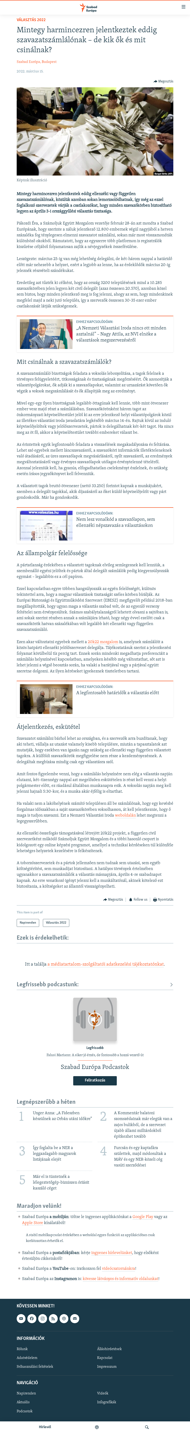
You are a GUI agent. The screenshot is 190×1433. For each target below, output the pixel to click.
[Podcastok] (97, 1427)
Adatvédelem (27, 1358)
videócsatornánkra (118, 1269)
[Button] (164, 81)
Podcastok (24, 1411)
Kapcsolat (104, 1358)
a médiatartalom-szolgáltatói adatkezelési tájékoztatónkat (106, 964)
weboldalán (125, 816)
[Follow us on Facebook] (31, 1318)
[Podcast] (64, 1318)
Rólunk (22, 1349)
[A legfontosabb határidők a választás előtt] (46, 699)
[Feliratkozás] (74, 1318)
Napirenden (26, 1393)
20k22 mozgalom (103, 642)
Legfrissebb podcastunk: (48, 985)
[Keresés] (147, 1427)
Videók (102, 1393)
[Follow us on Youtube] (21, 1318)
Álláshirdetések (109, 1349)
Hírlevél (45, 1427)
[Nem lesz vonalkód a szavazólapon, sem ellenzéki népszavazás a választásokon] (46, 526)
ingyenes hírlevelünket (111, 1253)
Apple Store (32, 1223)
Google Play (143, 1217)
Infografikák (106, 1402)
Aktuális (23, 1402)
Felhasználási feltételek (35, 1367)
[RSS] (53, 1318)
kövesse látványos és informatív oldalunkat (120, 1279)
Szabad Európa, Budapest (37, 62)
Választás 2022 (31, 20)
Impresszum (107, 1367)
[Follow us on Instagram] (42, 1318)
